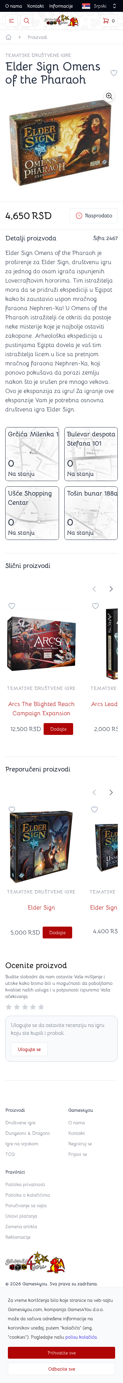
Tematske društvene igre (38, 55)
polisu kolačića (81, 1337)
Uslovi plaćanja (21, 1216)
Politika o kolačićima (27, 1195)
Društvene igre (20, 1123)
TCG (10, 1154)
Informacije (61, 6)
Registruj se (80, 1144)
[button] (109, 96)
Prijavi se (77, 1154)
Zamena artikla (21, 1226)
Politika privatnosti (25, 1184)
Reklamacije (18, 1237)
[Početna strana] (8, 37)
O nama (13, 6)
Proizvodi (37, 37)
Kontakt (35, 6)
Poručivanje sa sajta (26, 1205)
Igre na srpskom (21, 1144)
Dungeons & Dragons (27, 1133)
